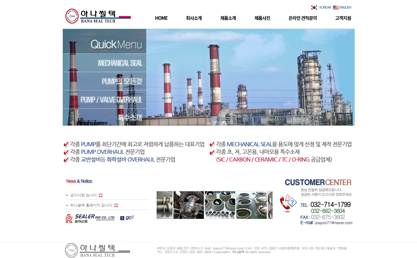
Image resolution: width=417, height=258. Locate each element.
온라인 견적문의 (302, 18)
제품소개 (228, 18)
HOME (161, 18)
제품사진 (262, 18)
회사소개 (194, 18)
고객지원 (343, 18)
